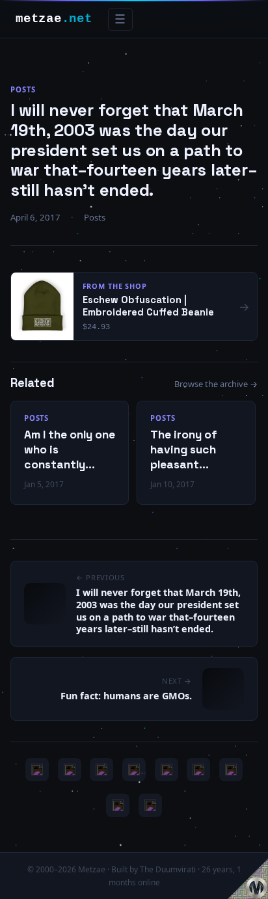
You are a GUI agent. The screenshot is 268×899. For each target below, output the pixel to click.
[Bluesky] (101, 769)
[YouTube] (37, 769)
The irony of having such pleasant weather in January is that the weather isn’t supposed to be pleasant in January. (192, 449)
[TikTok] (198, 769)
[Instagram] (69, 769)
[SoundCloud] (166, 769)
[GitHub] (134, 769)
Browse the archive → (216, 384)
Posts (22, 89)
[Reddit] (150, 805)
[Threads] (117, 805)
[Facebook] (231, 769)
